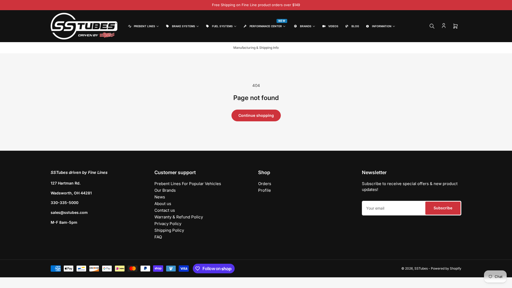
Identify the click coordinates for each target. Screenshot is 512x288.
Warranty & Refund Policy (178, 216)
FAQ (158, 236)
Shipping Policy (169, 230)
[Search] (432, 26)
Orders (264, 183)
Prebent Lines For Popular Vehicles (187, 183)
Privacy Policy (167, 223)
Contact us (164, 210)
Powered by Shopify (446, 268)
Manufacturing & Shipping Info (256, 48)
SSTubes (421, 268)
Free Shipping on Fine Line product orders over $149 (256, 5)
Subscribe (443, 208)
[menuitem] (143, 26)
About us (162, 203)
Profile (264, 190)
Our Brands (165, 190)
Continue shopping (256, 115)
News (159, 196)
